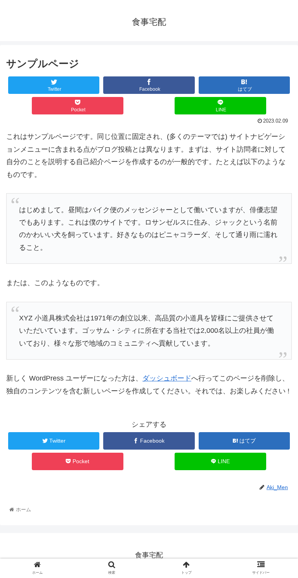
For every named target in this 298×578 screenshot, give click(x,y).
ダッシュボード (166, 378)
